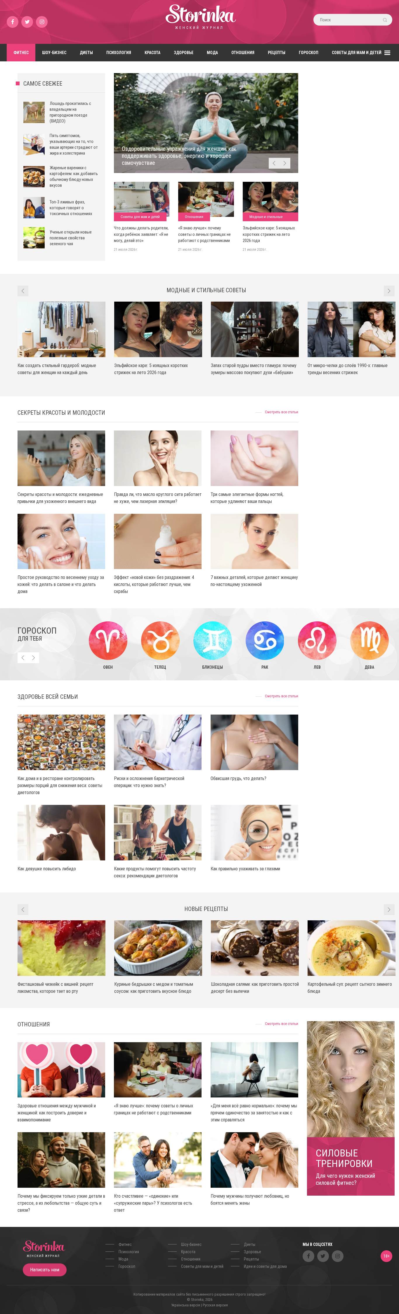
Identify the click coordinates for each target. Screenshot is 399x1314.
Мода (212, 52)
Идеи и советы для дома (265, 1266)
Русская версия (215, 1305)
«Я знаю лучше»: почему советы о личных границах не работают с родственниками (204, 234)
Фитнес (21, 52)
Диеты (86, 52)
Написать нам (44, 1269)
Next (285, 163)
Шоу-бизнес (54, 52)
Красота (152, 52)
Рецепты (276, 52)
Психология (118, 52)
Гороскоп (308, 52)
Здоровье (183, 52)
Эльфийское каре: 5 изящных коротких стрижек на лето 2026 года (269, 234)
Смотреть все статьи (281, 412)
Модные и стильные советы (265, 218)
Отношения (242, 52)
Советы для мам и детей (356, 52)
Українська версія (185, 1305)
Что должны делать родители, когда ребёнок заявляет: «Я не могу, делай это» (141, 234)
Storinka (199, 22)
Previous (274, 163)
